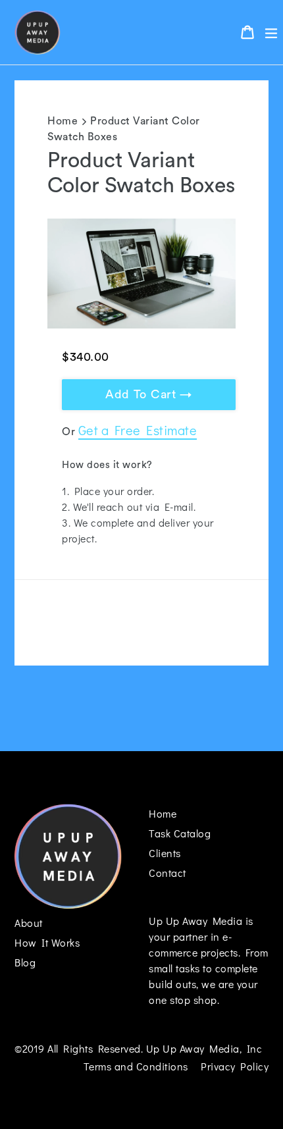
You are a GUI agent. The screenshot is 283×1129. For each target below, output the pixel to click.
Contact (167, 873)
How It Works (47, 942)
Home (62, 121)
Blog (25, 962)
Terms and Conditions (136, 1066)
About (28, 923)
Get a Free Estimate (137, 429)
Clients (165, 853)
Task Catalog (180, 833)
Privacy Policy (235, 1066)
